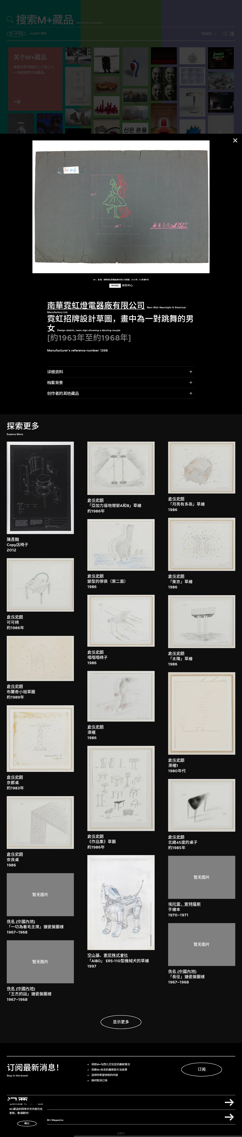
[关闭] (235, 140)
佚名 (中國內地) (21, 921)
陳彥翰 (13, 539)
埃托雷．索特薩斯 (184, 904)
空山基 (93, 955)
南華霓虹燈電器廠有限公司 (96, 305)
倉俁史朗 (15, 617)
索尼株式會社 (116, 955)
